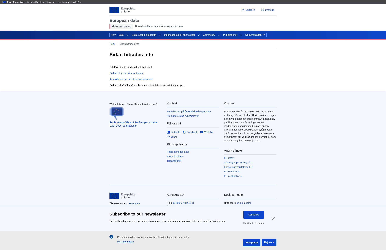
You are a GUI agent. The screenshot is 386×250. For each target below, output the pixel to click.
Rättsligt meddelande (178, 152)
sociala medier (243, 203)
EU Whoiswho (231, 171)
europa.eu (134, 203)
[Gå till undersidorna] (127, 35)
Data (121, 35)
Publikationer (230, 35)
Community (209, 35)
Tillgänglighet (174, 161)
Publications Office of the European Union (133, 122)
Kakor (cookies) (175, 156)
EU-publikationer (233, 176)
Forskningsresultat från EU (238, 167)
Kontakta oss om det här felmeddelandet (130, 79)
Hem (113, 35)
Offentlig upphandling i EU (238, 162)
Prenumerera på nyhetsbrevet (182, 116)
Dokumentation (253, 35)
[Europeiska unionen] (122, 10)
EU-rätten (229, 158)
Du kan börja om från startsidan (126, 73)
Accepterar (251, 242)
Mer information (125, 241)
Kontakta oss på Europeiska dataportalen (189, 111)
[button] (268, 10)
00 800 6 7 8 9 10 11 (183, 203)
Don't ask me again (253, 223)
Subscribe (253, 214)
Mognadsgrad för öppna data (179, 35)
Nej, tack (269, 242)
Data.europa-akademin (144, 35)
